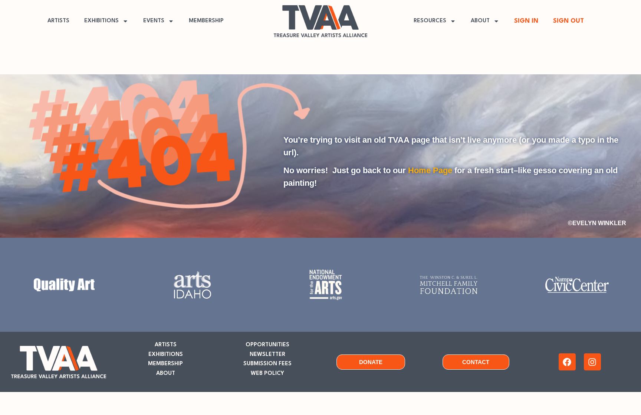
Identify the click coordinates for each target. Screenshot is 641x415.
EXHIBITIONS (101, 21)
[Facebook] (567, 361)
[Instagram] (592, 361)
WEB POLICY (267, 373)
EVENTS (153, 21)
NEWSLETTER (267, 354)
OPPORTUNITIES (267, 345)
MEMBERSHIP (206, 21)
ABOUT (480, 21)
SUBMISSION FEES (267, 364)
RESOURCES (430, 21)
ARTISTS (58, 21)
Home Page (430, 170)
